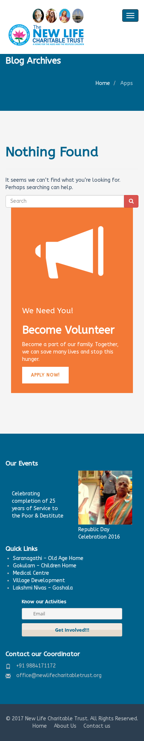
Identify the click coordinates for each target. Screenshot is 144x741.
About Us (65, 726)
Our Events (22, 463)
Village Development (39, 580)
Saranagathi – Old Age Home (48, 558)
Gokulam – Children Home (44, 566)
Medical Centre (31, 573)
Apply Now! (45, 375)
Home (103, 83)
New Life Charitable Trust (56, 719)
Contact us (96, 726)
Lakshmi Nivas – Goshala (43, 588)
